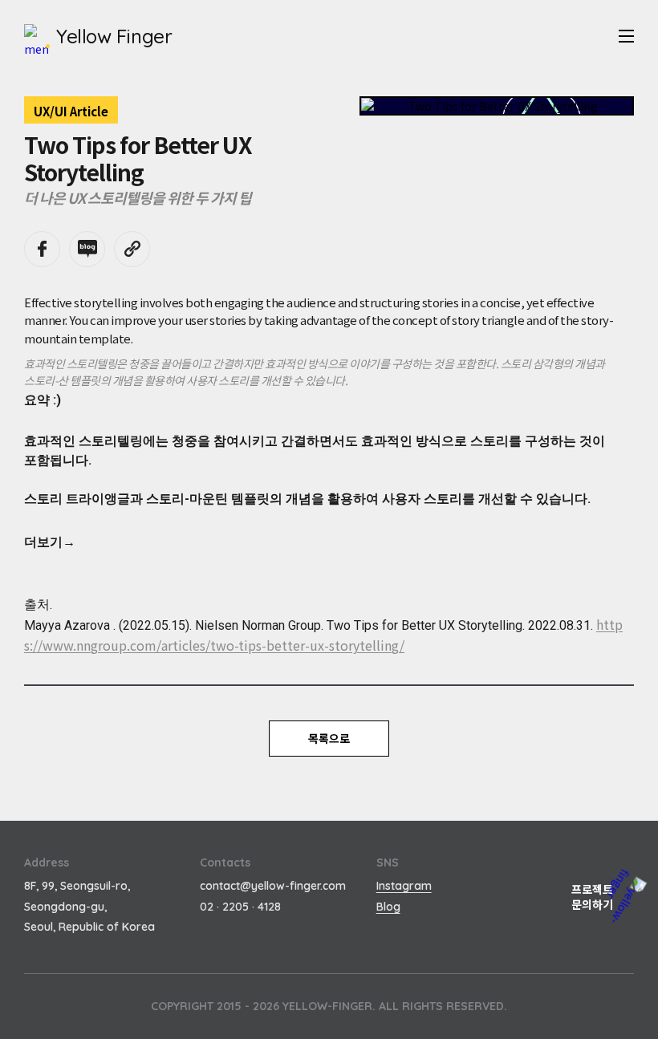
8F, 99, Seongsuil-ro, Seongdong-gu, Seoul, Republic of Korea (89, 906)
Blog (388, 906)
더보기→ (49, 542)
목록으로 (329, 738)
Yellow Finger (114, 36)
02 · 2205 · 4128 (240, 906)
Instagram (404, 886)
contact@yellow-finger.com (273, 886)
